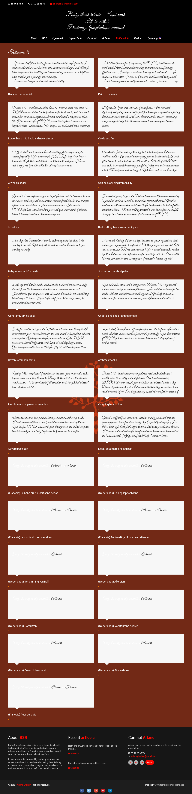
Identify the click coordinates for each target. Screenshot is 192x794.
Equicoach (57, 38)
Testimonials (122, 38)
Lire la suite (73, 753)
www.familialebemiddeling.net (169, 785)
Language (153, 38)
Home (34, 38)
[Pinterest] (103, 790)
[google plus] (142, 762)
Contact (138, 38)
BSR (44, 38)
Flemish (70, 466)
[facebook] (130, 762)
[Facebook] (82, 790)
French (55, 466)
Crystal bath (75, 38)
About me (92, 38)
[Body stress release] (96, 31)
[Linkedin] (110, 790)
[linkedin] (136, 762)
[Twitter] (89, 790)
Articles (106, 38)
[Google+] (96, 790)
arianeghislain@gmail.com (65, 4)
